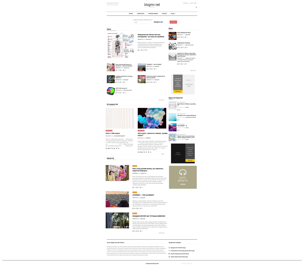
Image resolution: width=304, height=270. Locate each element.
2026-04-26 (179, 58)
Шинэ (109, 29)
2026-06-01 (149, 79)
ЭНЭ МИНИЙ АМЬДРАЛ (119, 136)
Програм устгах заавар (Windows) (186, 115)
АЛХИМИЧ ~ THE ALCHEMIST (154, 64)
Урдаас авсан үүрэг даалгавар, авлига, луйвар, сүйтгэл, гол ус (186, 136)
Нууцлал (164, 13)
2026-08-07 (118, 67)
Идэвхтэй (110, 158)
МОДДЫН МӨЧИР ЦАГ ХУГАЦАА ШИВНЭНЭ (148, 216)
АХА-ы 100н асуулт (113, 133)
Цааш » (163, 153)
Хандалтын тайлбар (175, 242)
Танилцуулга (140, 13)
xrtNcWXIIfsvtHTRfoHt (191, 117)
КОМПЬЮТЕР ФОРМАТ (183, 43)
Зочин (187, 107)
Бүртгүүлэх (193, 3)
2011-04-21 (140, 138)
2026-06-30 (118, 79)
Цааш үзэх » (162, 100)
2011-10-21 (108, 136)
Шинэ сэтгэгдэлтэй (175, 98)
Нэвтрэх (185, 3)
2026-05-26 (118, 90)
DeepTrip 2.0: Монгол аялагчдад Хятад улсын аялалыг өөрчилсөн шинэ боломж (186, 55)
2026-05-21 (179, 34)
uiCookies (189, 263)
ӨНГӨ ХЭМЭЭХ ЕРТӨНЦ (184, 32)
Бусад (173, 13)
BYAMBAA (148, 138)
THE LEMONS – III (182, 125)
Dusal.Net (156, 263)
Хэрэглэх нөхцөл (153, 13)
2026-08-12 (140, 39)
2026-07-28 (149, 66)
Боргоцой (157, 66)
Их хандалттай (112, 104)
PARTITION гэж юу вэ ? (121, 88)
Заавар (131, 13)
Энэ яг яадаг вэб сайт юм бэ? (115, 242)
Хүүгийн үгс (149, 39)
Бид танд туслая (128, 90)
